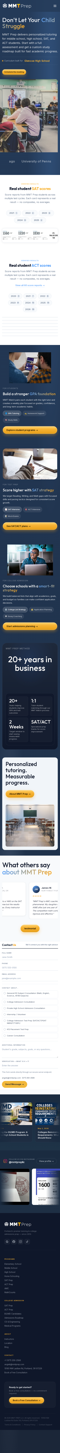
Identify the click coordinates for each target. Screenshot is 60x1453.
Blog (6, 1324)
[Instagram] (20, 1218)
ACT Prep (8, 1261)
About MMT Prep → (20, 770)
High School (9, 1249)
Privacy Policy (29, 1401)
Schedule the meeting (14, 72)
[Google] (7, 1218)
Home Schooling (11, 1253)
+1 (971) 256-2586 (12, 1337)
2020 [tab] (15, 285)
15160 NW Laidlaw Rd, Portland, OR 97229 (23, 1345)
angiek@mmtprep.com (11, 1054)
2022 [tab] (29, 213)
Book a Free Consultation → (26, 1377)
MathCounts (9, 1269)
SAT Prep (8, 1257)
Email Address (9, 951)
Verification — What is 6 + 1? (15, 1038)
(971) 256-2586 (28, 1054)
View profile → (46, 1138)
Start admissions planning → (22, 602)
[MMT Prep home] (17, 6)
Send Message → (14, 1061)
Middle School (10, 1245)
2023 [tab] (46, 213)
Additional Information (13, 1022)
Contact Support (45, 1401)
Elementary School (12, 1241)
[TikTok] (27, 1218)
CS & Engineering (12, 1298)
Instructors (9, 1316)
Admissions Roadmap (13, 1294)
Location (8, 1320)
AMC (6, 1265)
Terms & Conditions (12, 1401)
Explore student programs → (22, 406)
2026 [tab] (29, 298)
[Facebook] (13, 1218)
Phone (5, 940)
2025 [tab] (38, 220)
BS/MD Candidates (12, 1290)
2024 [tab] (21, 220)
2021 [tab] (13, 213)
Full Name (7, 929)
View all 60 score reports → (30, 274)
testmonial (30, 905)
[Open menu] (55, 6)
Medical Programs (12, 1302)
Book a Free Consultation (15, 1349)
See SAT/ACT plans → (19, 502)
